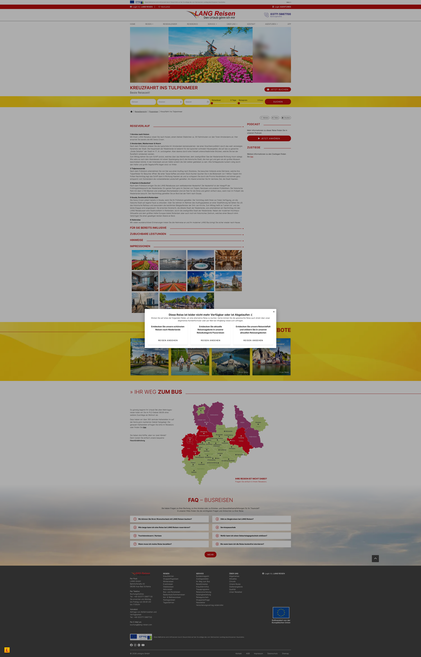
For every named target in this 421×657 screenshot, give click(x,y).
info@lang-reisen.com (226, 320)
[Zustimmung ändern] (7, 650)
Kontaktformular (195, 320)
